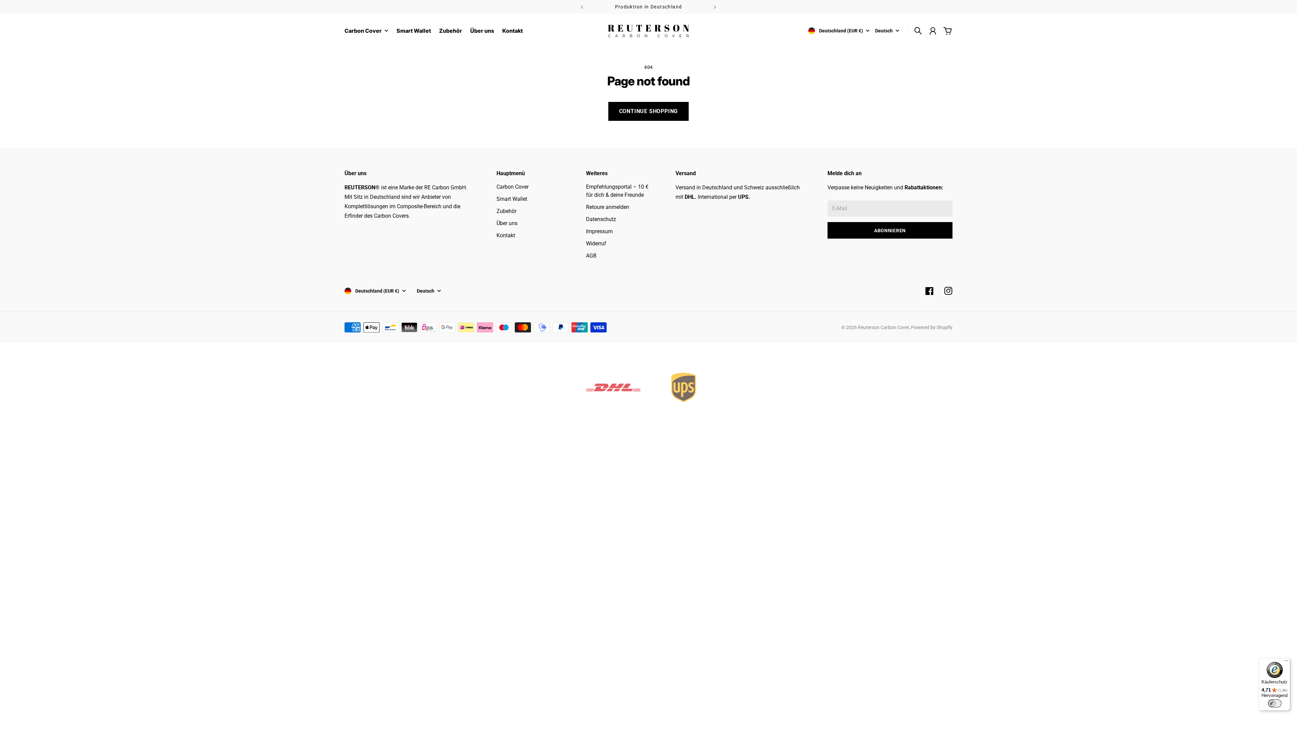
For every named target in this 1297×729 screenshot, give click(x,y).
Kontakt (506, 235)
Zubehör (506, 211)
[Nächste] (715, 7)
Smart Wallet (512, 199)
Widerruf (596, 243)
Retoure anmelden (607, 207)
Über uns (507, 223)
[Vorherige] (582, 7)
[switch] (1274, 703)
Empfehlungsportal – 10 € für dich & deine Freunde (617, 191)
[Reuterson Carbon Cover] (648, 31)
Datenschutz (601, 219)
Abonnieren (890, 230)
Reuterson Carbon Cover (883, 327)
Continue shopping (648, 111)
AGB (591, 255)
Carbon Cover (363, 31)
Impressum (599, 231)
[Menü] (1286, 662)
